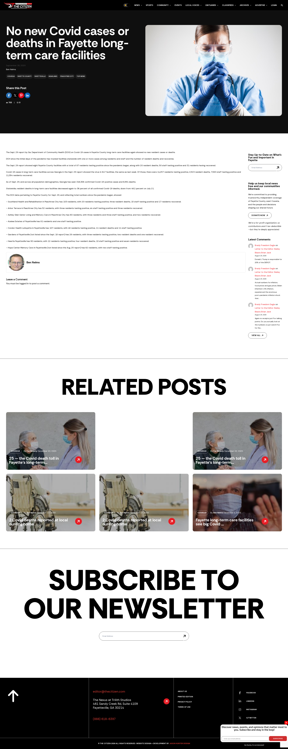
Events (178, 5)
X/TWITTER (251, 718)
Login (274, 5)
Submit (278, 167)
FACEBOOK (251, 693)
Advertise (260, 5)
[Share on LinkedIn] (27, 95)
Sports (149, 5)
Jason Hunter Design (179, 743)
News (137, 5)
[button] (141, 5)
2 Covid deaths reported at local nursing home (38, 522)
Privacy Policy (185, 702)
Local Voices (192, 5)
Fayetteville (40, 76)
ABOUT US (182, 691)
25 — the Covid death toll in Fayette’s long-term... (34, 460)
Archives (244, 5)
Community (163, 5)
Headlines (53, 76)
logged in (24, 283)
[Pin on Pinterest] (21, 95)
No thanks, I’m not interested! (254, 745)
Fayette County (25, 76)
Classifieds (228, 5)
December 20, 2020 (47, 451)
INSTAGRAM (251, 709)
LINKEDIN (250, 701)
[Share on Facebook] (9, 95)
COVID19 (11, 76)
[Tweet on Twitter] (15, 95)
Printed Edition (185, 696)
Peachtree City (67, 76)
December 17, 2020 (46, 512)
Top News (81, 76)
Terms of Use (184, 707)
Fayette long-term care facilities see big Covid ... (224, 522)
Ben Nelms (11, 69)
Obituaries (210, 5)
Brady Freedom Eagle (265, 245)
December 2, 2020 (232, 512)
